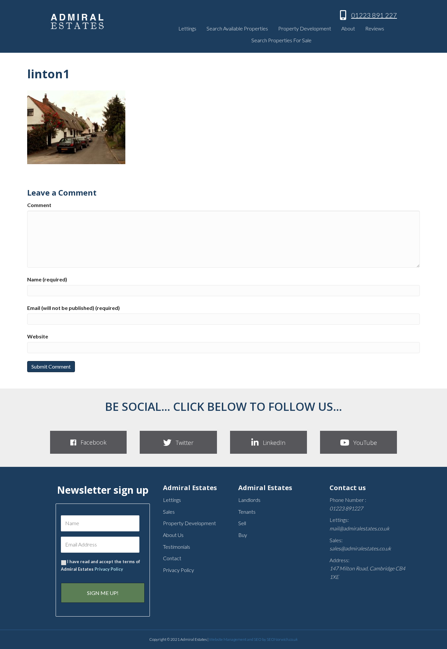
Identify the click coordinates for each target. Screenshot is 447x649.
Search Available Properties (237, 28)
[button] (88, 442)
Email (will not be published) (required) (73, 308)
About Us (173, 535)
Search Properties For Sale (281, 40)
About (348, 28)
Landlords (249, 500)
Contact (172, 558)
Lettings (187, 28)
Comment (39, 205)
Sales (169, 511)
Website (37, 336)
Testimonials (176, 547)
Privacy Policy (109, 569)
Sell (242, 523)
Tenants (247, 511)
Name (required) (47, 279)
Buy (242, 535)
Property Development (304, 28)
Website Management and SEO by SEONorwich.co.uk (253, 639)
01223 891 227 (374, 15)
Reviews (374, 28)
